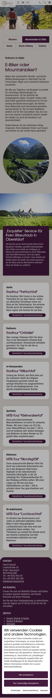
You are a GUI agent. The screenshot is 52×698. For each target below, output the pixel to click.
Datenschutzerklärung (30, 690)
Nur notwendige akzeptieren (26, 683)
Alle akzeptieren (26, 675)
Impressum (44, 690)
